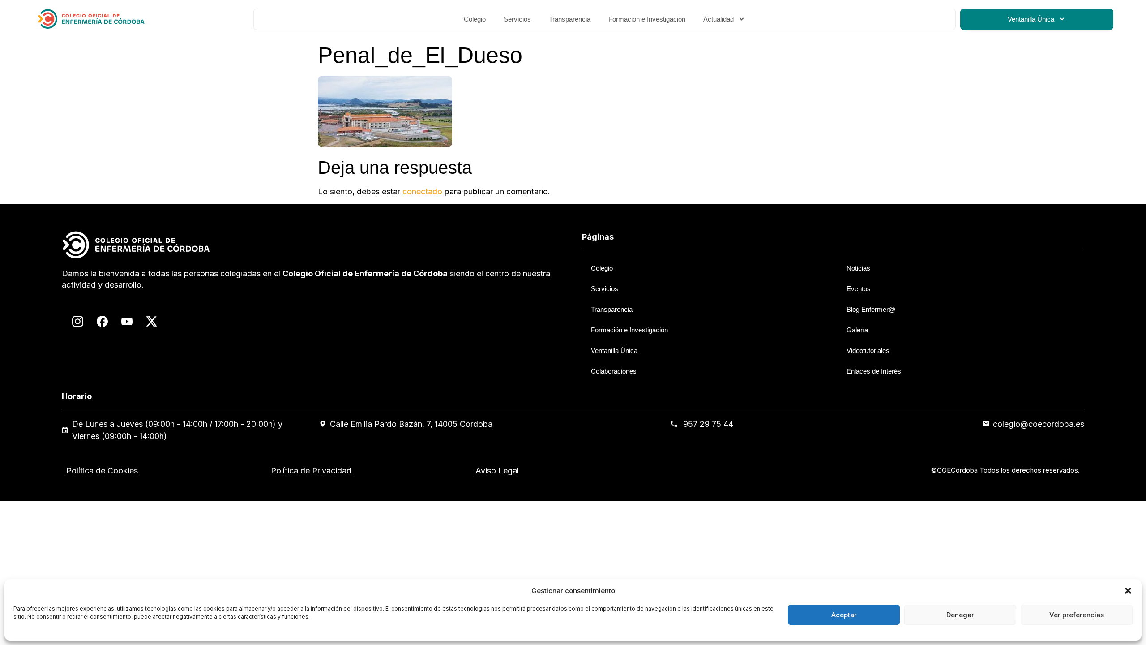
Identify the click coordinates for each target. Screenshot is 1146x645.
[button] (1128, 590)
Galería (857, 330)
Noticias (858, 268)
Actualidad (718, 19)
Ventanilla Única (1031, 19)
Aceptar (844, 615)
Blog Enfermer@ (871, 309)
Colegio (475, 19)
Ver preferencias (1076, 615)
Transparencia (569, 19)
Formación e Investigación (646, 19)
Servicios (517, 19)
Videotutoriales (868, 350)
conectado (422, 191)
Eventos (859, 288)
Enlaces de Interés (874, 371)
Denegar (960, 615)
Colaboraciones (614, 371)
